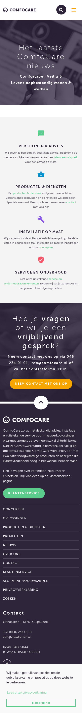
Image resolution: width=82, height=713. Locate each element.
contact (71, 202)
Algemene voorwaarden (26, 581)
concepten (46, 247)
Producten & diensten (24, 527)
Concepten (13, 509)
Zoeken (10, 598)
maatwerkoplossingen (59, 435)
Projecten (13, 536)
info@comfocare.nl (49, 363)
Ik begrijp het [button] (41, 702)
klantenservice (60, 476)
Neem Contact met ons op (41, 383)
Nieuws (9, 545)
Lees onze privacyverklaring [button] (27, 692)
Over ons (11, 554)
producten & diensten (27, 193)
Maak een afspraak (66, 157)
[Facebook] (7, 663)
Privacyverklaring (20, 590)
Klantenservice (24, 493)
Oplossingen (15, 518)
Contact (11, 563)
